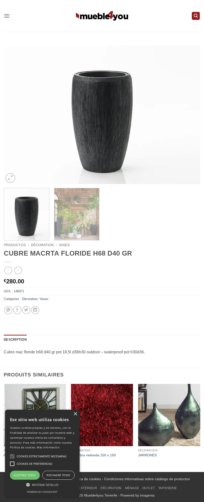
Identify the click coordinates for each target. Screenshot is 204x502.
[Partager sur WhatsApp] (8, 310)
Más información (48, 447)
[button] (7, 16)
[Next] (190, 115)
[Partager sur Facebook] (17, 310)
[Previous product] (18, 270)
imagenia (147, 495)
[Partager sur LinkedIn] (35, 310)
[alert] (42, 453)
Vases (64, 245)
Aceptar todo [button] (25, 475)
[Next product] (8, 270)
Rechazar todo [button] (58, 475)
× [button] (75, 414)
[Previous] (13, 115)
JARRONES (147, 455)
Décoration (42, 245)
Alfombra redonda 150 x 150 (93, 455)
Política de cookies (86, 479)
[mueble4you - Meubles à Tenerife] (102, 15)
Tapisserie (167, 488)
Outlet (148, 488)
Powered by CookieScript (42, 492)
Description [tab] (15, 339)
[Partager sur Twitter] (26, 310)
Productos (15, 245)
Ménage (132, 488)
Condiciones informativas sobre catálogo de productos (147, 479)
